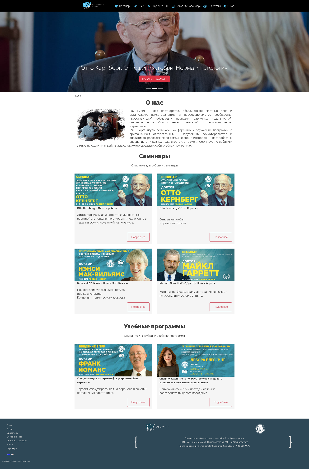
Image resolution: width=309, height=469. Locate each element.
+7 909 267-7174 (242, 446)
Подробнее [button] (138, 237)
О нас (9, 425)
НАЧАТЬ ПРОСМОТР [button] (154, 78)
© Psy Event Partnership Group (14, 461)
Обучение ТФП (14, 437)
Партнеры (12, 448)
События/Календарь (17, 440)
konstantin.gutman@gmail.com (219, 446)
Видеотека (12, 433)
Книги (10, 444)
